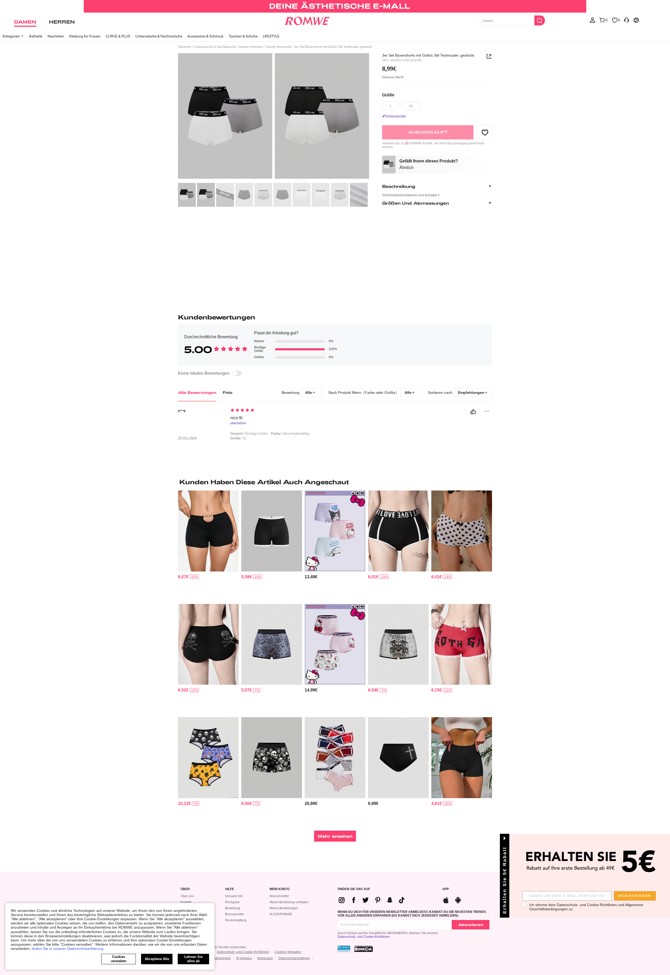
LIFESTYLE (271, 36)
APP (445, 889)
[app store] (446, 899)
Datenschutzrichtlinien (294, 958)
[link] (335, 6)
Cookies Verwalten (288, 952)
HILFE (229, 889)
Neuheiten (56, 36)
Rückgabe (232, 902)
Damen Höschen (251, 47)
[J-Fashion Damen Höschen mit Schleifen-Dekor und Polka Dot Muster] (461, 531)
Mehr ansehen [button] (335, 836)
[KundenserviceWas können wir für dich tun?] (626, 20)
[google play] (458, 899)
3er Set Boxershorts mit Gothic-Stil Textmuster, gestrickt (428, 55)
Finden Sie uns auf (354, 889)
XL (238, 438)
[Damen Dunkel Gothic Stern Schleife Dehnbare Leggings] (398, 531)
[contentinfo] (183, 577)
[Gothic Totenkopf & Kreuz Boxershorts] (398, 644)
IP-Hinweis (244, 958)
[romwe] (306, 20)
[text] (275, 410)
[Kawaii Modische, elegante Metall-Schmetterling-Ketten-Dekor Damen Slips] (208, 531)
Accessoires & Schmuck (205, 36)
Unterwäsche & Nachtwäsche (158, 36)
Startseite (184, 47)
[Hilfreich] (473, 411)
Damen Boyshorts (278, 47)
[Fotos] (273, 116)
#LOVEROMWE (281, 914)
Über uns (187, 896)
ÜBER (185, 889)
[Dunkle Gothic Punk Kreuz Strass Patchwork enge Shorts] (398, 757)
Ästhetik (35, 36)
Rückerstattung (236, 920)
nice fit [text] (236, 418)
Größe (388, 94)
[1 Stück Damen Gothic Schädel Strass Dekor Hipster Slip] (208, 644)
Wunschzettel (279, 896)
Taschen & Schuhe (243, 36)
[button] (485, 132)
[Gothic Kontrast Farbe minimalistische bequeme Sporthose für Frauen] (271, 531)
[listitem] (208, 545)
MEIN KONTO (279, 889)
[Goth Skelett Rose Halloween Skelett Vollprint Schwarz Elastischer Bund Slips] (271, 757)
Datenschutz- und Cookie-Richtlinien (364, 937)
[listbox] (592, 20)
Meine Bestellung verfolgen (289, 902)
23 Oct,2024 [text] (187, 438)
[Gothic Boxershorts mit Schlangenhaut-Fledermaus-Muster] (271, 644)
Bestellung (232, 908)
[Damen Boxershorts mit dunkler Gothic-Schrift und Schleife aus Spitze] (461, 644)
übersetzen (238, 423)
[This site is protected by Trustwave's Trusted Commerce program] (344, 949)
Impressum (265, 958)
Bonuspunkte (234, 914)
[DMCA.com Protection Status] (363, 949)
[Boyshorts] (461, 757)
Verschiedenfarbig (290, 433)
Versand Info (234, 896)
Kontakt (186, 902)
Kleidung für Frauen (84, 36)
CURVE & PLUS (118, 36)
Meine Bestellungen (284, 908)
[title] (335, 482)
